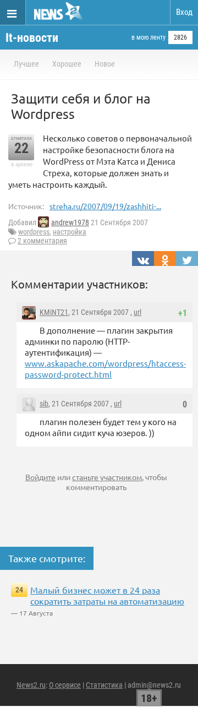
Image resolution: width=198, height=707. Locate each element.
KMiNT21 (54, 312)
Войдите (40, 477)
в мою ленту (148, 37)
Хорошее (66, 63)
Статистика (104, 685)
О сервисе (65, 685)
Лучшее (26, 63)
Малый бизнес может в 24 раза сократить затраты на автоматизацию (107, 595)
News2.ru (31, 685)
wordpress (34, 231)
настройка (69, 231)
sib (44, 403)
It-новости (32, 38)
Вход (184, 12)
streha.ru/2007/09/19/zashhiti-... (105, 206)
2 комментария (42, 240)
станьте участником (107, 477)
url (137, 312)
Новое (105, 63)
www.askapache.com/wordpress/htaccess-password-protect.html (105, 368)
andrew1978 (70, 222)
